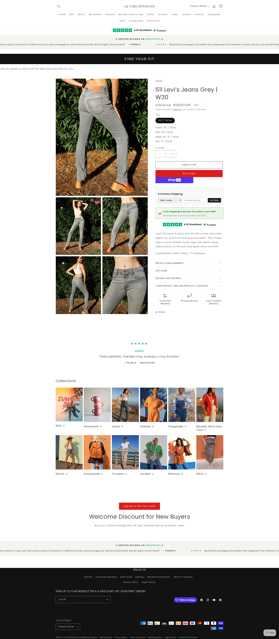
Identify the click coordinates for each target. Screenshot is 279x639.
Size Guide (126, 578)
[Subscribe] (107, 600)
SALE (59, 427)
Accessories (92, 475)
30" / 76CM (165, 118)
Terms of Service (183, 578)
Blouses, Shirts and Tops (209, 429)
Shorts (60, 475)
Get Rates (214, 198)
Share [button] (161, 309)
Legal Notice (149, 583)
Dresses (145, 427)
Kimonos (174, 475)
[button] (59, 6)
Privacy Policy (130, 583)
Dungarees (175, 427)
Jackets (145, 475)
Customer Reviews (106, 578)
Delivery (139, 578)
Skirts (199, 475)
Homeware (91, 427)
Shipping (176, 107)
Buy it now (189, 171)
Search (88, 578)
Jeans (116, 427)
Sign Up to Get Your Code (139, 507)
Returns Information (158, 578)
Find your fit (139, 56)
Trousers (118, 475)
